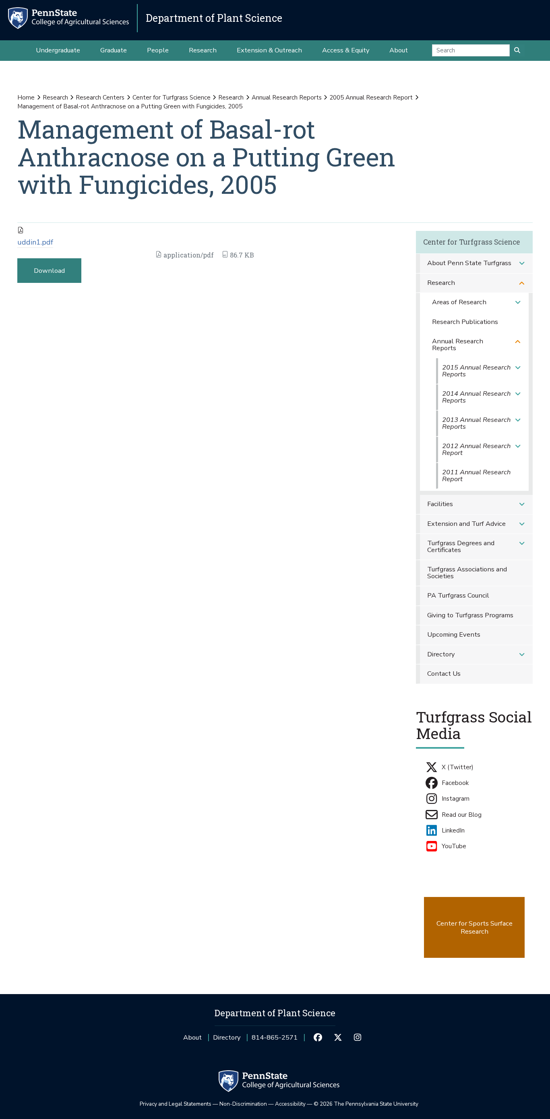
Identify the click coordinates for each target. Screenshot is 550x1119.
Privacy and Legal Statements (175, 1104)
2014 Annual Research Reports (476, 397)
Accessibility (290, 1104)
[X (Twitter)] (338, 1037)
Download (49, 270)
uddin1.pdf (35, 242)
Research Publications (465, 321)
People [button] (158, 50)
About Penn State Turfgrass (469, 263)
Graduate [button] (113, 50)
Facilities (440, 504)
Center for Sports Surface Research (474, 927)
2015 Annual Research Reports (476, 371)
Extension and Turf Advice (466, 523)
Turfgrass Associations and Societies (467, 573)
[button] (522, 263)
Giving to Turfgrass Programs (470, 615)
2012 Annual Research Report (476, 449)
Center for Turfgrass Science (171, 97)
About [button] (398, 50)
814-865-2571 (275, 1040)
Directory (441, 654)
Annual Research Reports (287, 97)
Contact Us (444, 673)
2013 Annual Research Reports (476, 423)
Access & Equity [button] (345, 50)
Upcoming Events (453, 634)
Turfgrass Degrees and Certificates (460, 546)
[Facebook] (318, 1037)
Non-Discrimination (243, 1104)
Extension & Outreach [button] (269, 50)
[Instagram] (358, 1037)
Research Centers (100, 97)
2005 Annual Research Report (371, 97)
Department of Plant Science (214, 18)
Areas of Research (459, 302)
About (192, 1037)
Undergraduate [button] (58, 50)
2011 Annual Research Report (476, 475)
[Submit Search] (517, 50)
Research (55, 97)
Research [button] (203, 50)
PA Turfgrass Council (458, 595)
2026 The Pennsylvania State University (366, 1104)
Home (26, 97)
